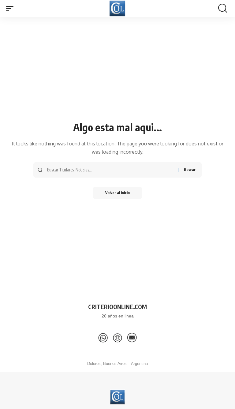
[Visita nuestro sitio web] (117, 338)
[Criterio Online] (117, 8)
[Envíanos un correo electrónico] (132, 338)
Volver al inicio (117, 192)
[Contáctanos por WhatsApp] (103, 338)
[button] (11, 8)
